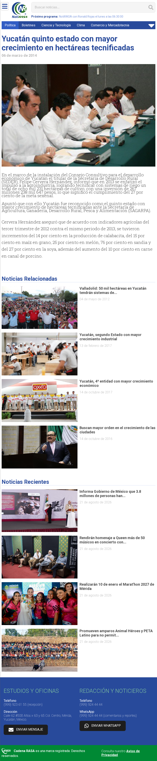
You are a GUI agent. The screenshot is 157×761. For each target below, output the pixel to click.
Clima (81, 25)
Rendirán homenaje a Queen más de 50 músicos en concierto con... (112, 540)
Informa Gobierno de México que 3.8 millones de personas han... (110, 493)
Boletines (28, 25)
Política (10, 25)
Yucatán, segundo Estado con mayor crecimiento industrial (110, 337)
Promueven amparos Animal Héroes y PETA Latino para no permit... (116, 633)
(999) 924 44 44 (91, 704)
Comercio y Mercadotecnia (110, 25)
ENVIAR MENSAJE (29, 729)
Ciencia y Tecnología (56, 25)
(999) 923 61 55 (15, 704)
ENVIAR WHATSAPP (106, 726)
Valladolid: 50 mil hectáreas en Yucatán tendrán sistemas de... (113, 290)
